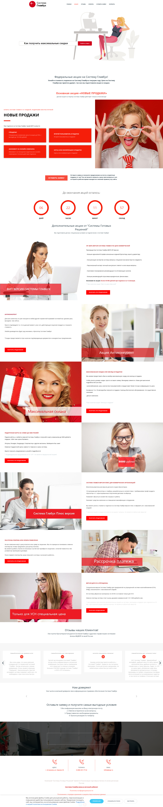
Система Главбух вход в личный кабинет (81, 787)
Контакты (112, 4)
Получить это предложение (98, 292)
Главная (69, 4)
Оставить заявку (101, 4)
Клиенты (91, 4)
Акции (76, 4)
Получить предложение (15, 350)
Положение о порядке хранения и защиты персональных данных (81, 794)
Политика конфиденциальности (81, 791)
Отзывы (83, 4)
